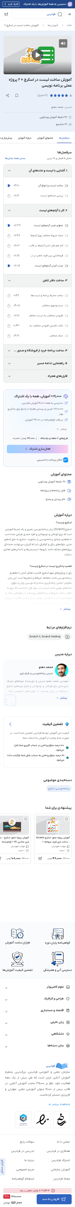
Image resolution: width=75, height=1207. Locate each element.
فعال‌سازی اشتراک (39, 449)
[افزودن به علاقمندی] (66, 819)
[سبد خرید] (6, 14)
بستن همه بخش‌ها (15, 158)
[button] (38, 14)
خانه (69, 25)
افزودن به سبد (50, 1199)
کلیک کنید (13, 4)
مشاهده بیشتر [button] (61, 1104)
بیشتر (64, 429)
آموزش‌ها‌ (53, 25)
